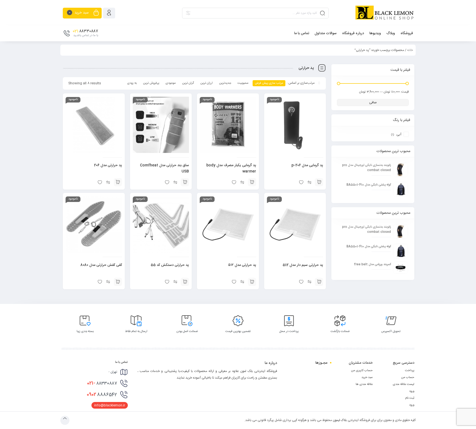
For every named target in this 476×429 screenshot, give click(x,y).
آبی (398, 134)
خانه (410, 50)
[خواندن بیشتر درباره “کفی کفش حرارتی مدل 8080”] (118, 282)
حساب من (407, 377)
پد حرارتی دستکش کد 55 (170, 265)
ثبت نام (409, 398)
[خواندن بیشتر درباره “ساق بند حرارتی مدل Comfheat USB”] (185, 182)
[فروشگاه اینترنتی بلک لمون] (384, 13)
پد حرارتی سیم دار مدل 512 (303, 265)
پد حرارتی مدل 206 (108, 165)
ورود (411, 391)
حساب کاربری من (362, 370)
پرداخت (409, 370)
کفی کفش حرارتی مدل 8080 (101, 265)
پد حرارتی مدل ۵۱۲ (242, 265)
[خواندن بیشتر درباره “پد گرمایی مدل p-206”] (319, 182)
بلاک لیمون (340, 420)
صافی (373, 102)
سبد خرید (367, 377)
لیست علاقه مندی (403, 384)
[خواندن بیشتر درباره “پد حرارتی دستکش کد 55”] (185, 282)
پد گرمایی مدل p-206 (307, 165)
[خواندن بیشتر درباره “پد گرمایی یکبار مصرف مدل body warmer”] (252, 182)
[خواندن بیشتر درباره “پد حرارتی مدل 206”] (118, 182)
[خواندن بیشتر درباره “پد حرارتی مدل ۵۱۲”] (252, 282)
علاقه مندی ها (364, 384)
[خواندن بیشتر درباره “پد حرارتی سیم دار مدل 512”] (319, 282)
